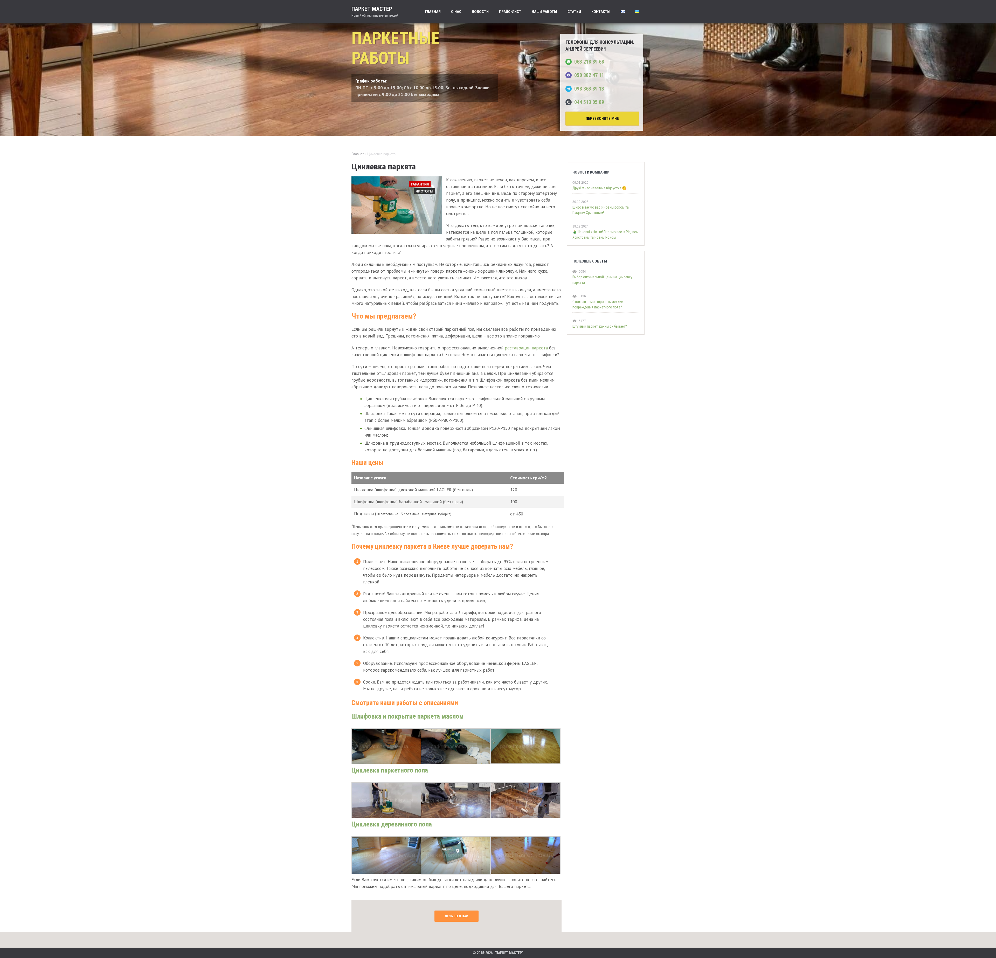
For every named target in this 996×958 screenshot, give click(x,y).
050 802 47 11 (589, 75)
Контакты (600, 11)
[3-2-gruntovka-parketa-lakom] (525, 816)
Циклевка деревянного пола (391, 824)
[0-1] (386, 873)
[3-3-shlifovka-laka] (386, 816)
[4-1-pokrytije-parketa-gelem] (456, 816)
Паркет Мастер (374, 11)
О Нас (456, 11)
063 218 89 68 (589, 62)
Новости (480, 11)
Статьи (574, 11)
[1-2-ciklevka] (386, 763)
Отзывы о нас (456, 916)
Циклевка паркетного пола (389, 770)
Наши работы (544, 11)
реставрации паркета (526, 348)
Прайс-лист (510, 11)
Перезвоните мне (602, 118)
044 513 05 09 (589, 102)
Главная (433, 11)
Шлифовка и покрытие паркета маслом (407, 716)
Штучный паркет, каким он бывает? (599, 326)
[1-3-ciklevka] (456, 763)
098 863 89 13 (589, 89)
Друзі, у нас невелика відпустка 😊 (599, 188)
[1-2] (456, 873)
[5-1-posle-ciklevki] (525, 762)
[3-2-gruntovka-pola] (525, 873)
